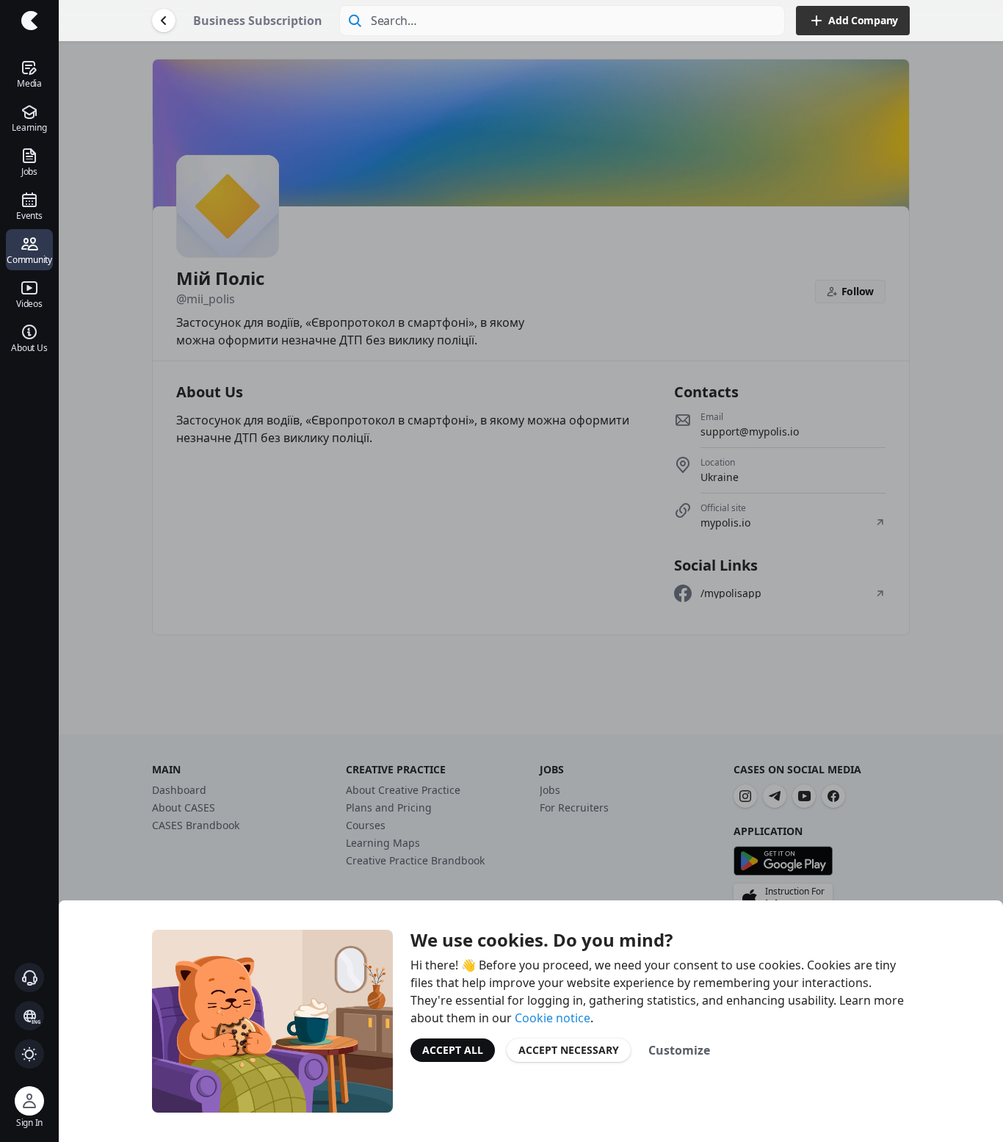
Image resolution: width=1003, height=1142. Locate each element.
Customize (679, 1050)
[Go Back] (163, 20)
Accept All (452, 1050)
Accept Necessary (568, 1050)
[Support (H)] (29, 977)
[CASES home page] (29, 20)
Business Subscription (257, 20)
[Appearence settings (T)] (29, 1054)
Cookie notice (552, 1018)
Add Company (863, 20)
